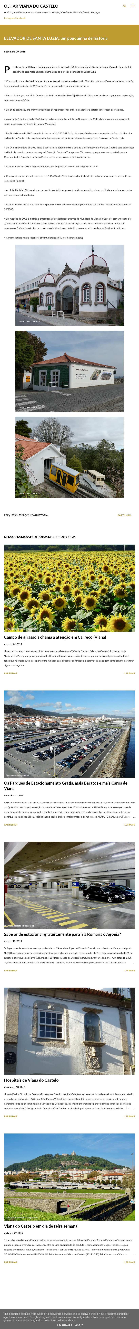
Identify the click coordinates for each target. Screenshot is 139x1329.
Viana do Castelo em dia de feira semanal (41, 1226)
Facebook (20, 18)
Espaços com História (33, 515)
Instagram (9, 18)
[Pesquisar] (125, 6)
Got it (79, 1325)
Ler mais (129, 673)
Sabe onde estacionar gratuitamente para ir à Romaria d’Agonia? (62, 934)
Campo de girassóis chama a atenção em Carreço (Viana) (55, 637)
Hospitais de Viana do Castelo (31, 1080)
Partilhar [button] (124, 515)
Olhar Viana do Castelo (31, 6)
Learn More (64, 1325)
